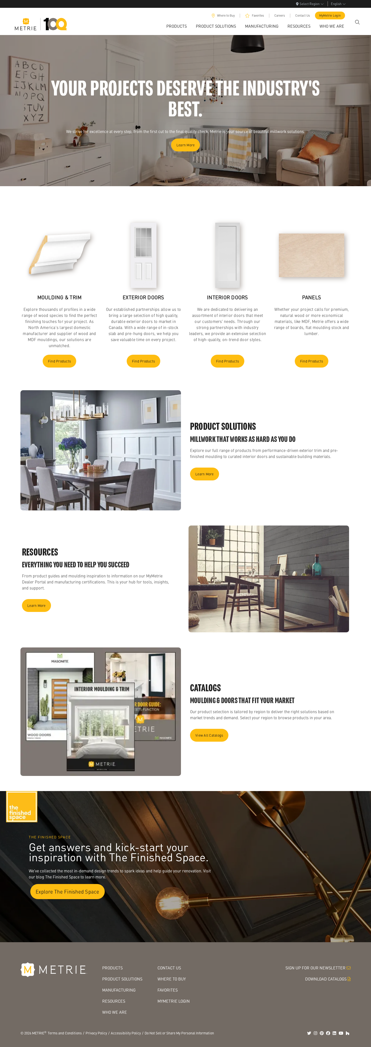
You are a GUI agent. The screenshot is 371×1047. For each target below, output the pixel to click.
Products (112, 967)
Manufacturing (119, 990)
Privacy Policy (96, 1033)
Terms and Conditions (65, 1033)
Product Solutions (122, 978)
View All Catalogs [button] (209, 735)
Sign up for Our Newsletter (315, 967)
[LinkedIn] (334, 1033)
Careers (279, 15)
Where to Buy (226, 15)
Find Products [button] (59, 361)
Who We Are (114, 1012)
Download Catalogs (326, 978)
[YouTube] (341, 1033)
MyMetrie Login (330, 15)
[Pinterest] (322, 1033)
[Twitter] (309, 1033)
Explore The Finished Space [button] (67, 891)
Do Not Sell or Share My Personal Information (179, 1033)
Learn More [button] (185, 145)
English (336, 4)
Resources (113, 1001)
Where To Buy (171, 978)
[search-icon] (357, 22)
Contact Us (302, 15)
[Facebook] (328, 1033)
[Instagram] (315, 1033)
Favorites (258, 15)
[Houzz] (347, 1033)
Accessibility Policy (126, 1033)
